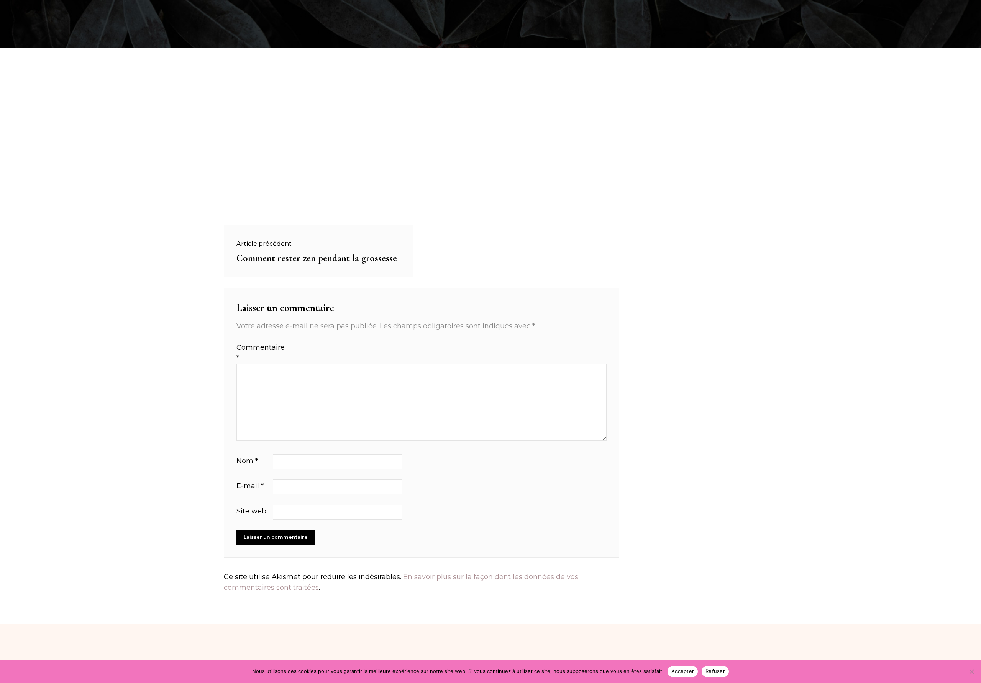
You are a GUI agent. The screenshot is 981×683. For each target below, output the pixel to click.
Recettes (170, 9)
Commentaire (253, 353)
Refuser (715, 671)
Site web (251, 511)
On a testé (261, 9)
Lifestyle (769, 9)
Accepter (682, 671)
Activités (214, 9)
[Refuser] (971, 671)
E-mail (250, 486)
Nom (247, 461)
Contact (812, 9)
